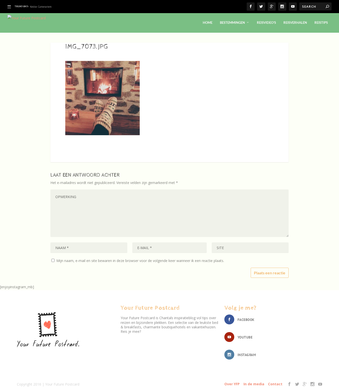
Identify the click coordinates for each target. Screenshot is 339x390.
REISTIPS (321, 23)
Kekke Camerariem (41, 6)
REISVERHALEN (295, 23)
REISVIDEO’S (266, 23)
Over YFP (232, 384)
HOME (207, 23)
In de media (253, 384)
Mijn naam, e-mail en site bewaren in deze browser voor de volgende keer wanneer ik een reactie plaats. (140, 260)
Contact (275, 384)
